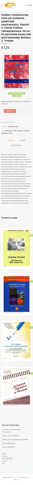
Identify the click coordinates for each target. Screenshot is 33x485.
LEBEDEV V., (6, 405)
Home (4, 454)
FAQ (3, 463)
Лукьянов (26, 131)
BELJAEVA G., (6, 313)
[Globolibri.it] (10, 5)
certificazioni (8, 131)
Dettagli (22, 140)
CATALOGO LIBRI (7, 458)
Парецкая (4, 133)
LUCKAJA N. (20, 313)
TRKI (14, 131)
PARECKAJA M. (5, 43)
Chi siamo (5, 456)
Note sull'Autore (16, 145)
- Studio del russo (12, 126)
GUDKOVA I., (13, 313)
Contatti (4, 461)
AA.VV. (5, 266)
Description (11, 140)
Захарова (20, 131)
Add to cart (9, 111)
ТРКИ (10, 133)
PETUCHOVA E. (13, 405)
